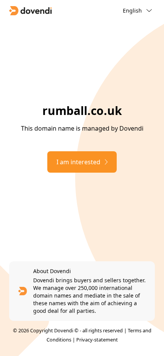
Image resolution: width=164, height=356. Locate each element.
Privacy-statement (97, 339)
